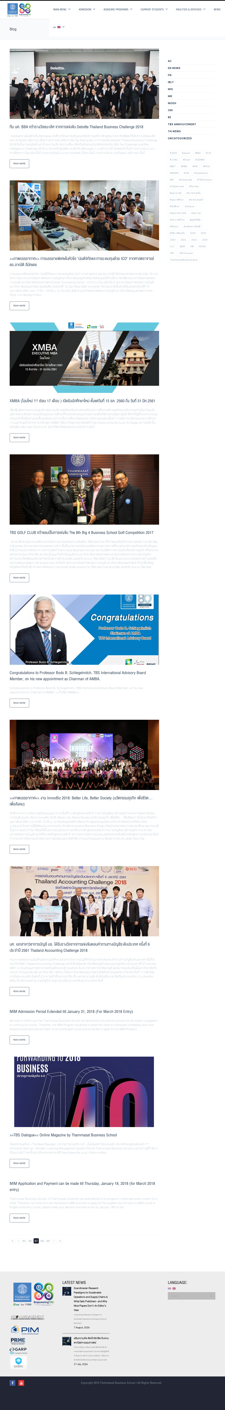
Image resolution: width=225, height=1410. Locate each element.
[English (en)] (174, 1288)
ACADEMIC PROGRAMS (116, 9)
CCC (172, 246)
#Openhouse (201, 173)
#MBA (184, 166)
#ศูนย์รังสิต (195, 219)
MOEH (172, 103)
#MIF (195, 166)
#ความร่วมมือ (194, 193)
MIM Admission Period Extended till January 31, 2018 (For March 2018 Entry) (71, 1011)
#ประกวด (196, 213)
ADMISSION (85, 9)
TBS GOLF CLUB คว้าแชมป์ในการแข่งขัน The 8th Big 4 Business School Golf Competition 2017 (81, 532)
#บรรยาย (189, 206)
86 (30, 1240)
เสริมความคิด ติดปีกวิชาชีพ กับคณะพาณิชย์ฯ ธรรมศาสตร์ (91, 1340)
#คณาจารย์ (175, 193)
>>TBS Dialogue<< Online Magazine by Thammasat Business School (63, 1135)
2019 (203, 233)
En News (174, 68)
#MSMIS (174, 173)
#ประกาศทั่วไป (177, 219)
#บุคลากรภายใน (178, 213)
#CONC (174, 159)
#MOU (206, 166)
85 (24, 1240)
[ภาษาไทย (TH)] (169, 1288)
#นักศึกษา (175, 206)
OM (170, 110)
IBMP (182, 246)
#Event (186, 159)
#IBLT (173, 166)
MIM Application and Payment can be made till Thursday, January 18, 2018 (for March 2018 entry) (82, 1186)
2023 (205, 239)
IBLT (171, 82)
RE (169, 117)
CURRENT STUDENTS (152, 9)
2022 (194, 239)
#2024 (173, 153)
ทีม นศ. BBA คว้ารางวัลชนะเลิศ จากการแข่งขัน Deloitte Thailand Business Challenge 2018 (76, 126)
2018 (192, 233)
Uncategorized (180, 138)
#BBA (198, 153)
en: (55, 27)
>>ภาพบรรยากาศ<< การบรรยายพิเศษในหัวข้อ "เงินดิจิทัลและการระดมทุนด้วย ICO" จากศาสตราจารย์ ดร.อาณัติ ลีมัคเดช (82, 261)
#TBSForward (204, 179)
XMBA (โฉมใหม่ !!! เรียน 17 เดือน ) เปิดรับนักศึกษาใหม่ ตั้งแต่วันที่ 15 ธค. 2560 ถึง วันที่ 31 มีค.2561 (82, 400)
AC (170, 61)
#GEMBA (200, 159)
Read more (19, 163)
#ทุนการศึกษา (177, 199)
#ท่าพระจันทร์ (196, 199)
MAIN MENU (59, 9)
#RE (172, 179)
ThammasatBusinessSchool (184, 259)
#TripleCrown (177, 186)
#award (186, 153)
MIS (170, 89)
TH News (174, 131)
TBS (172, 253)
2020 (172, 239)
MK (170, 96)
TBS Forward (186, 253)
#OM (186, 173)
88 (42, 1240)
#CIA (208, 153)
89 (48, 1240)
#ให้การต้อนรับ (177, 233)
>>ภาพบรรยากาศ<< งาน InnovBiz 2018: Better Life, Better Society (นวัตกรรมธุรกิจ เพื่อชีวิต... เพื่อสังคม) (81, 801)
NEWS (217, 9)
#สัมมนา (174, 226)
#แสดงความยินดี (192, 226)
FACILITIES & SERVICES (188, 9)
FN (170, 75)
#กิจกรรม (194, 186)
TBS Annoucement (182, 124)
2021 (183, 239)
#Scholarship (185, 179)
